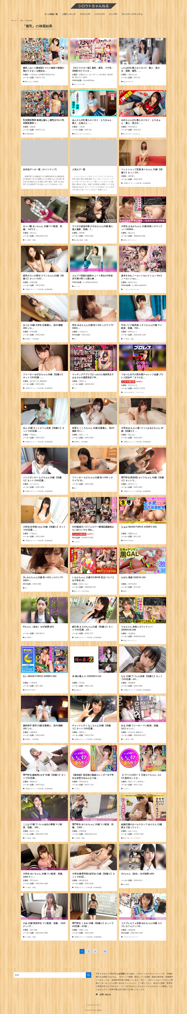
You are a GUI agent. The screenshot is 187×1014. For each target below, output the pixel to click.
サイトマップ (93, 1005)
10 (105, 951)
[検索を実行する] (88, 975)
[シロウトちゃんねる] (93, 6)
